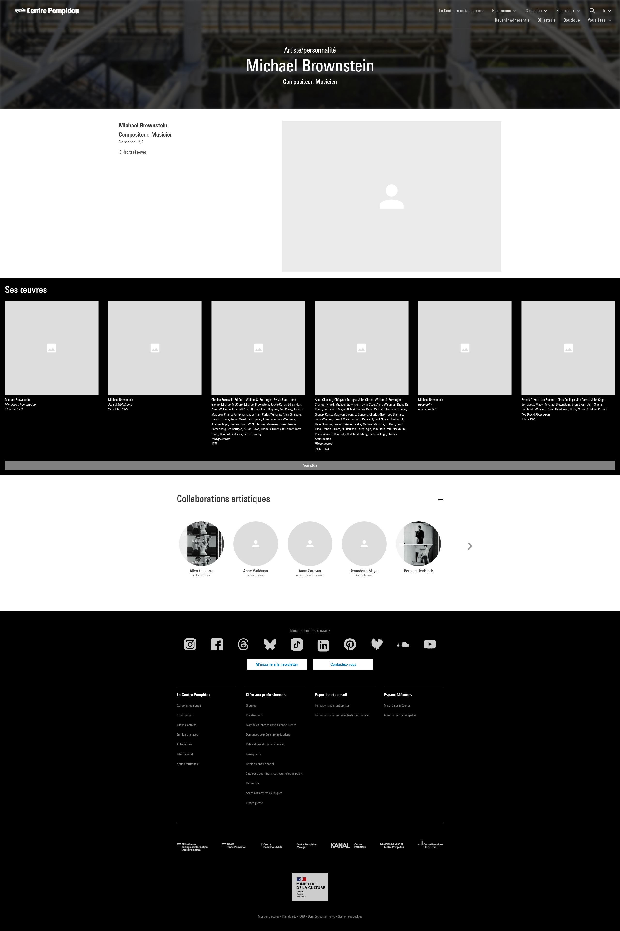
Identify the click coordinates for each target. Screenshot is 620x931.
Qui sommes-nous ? (189, 705)
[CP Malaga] (310, 850)
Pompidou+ (566, 10)
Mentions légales (269, 916)
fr (604, 10)
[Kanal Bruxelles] (352, 850)
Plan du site (289, 916)
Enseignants (253, 754)
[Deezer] (376, 645)
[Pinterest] (350, 645)
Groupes (251, 705)
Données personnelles (322, 916)
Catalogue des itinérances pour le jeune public (274, 773)
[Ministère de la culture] (310, 887)
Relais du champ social (260, 764)
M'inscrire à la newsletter (277, 664)
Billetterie (547, 20)
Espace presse (254, 803)
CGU (302, 916)
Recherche (252, 783)
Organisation (185, 715)
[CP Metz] (275, 850)
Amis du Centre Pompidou (400, 715)
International (185, 754)
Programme (502, 10)
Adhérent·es (184, 744)
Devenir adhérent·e (514, 20)
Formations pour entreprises (332, 705)
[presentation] (469, 546)
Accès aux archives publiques (264, 793)
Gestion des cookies (350, 916)
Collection (534, 10)
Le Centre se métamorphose (463, 10)
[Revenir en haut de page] (608, 919)
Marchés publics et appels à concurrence (271, 725)
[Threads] (243, 645)
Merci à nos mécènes (397, 705)
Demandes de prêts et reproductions (268, 734)
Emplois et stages (187, 734)
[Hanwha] (430, 850)
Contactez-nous (343, 664)
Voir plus (310, 465)
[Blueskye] (270, 645)
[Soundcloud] (403, 645)
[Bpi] (196, 850)
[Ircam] (237, 850)
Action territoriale (188, 764)
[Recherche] (592, 11)
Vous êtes (597, 20)
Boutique (574, 20)
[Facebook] (216, 645)
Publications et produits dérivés (265, 744)
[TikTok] (296, 645)
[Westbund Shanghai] (395, 850)
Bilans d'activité (186, 725)
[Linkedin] (323, 645)
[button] (310, 499)
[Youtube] (430, 645)
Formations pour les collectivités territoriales (342, 715)
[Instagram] (190, 645)
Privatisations (254, 715)
